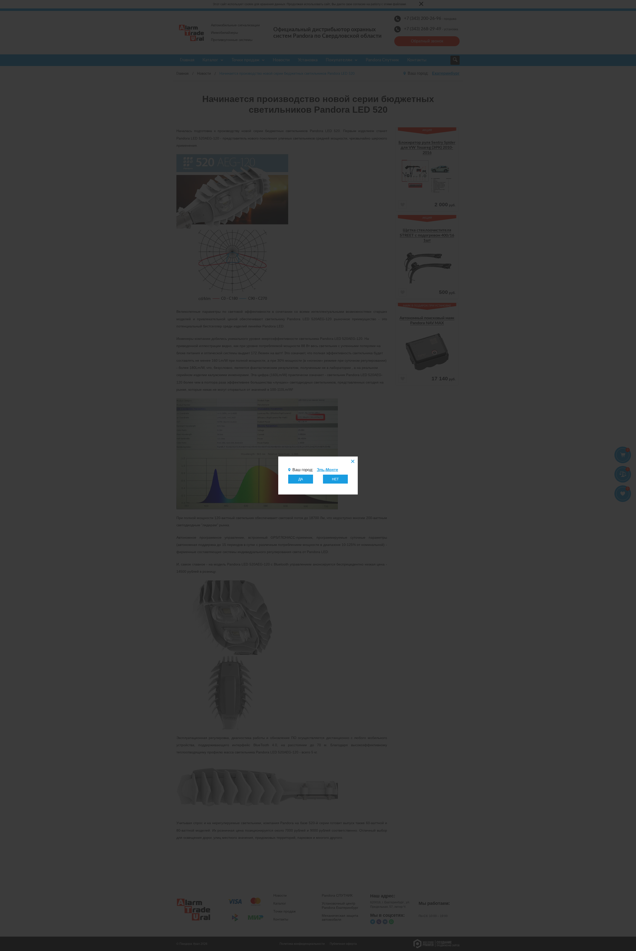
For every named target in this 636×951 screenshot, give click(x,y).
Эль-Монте (327, 470)
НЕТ (335, 479)
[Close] (352, 462)
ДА (300, 479)
